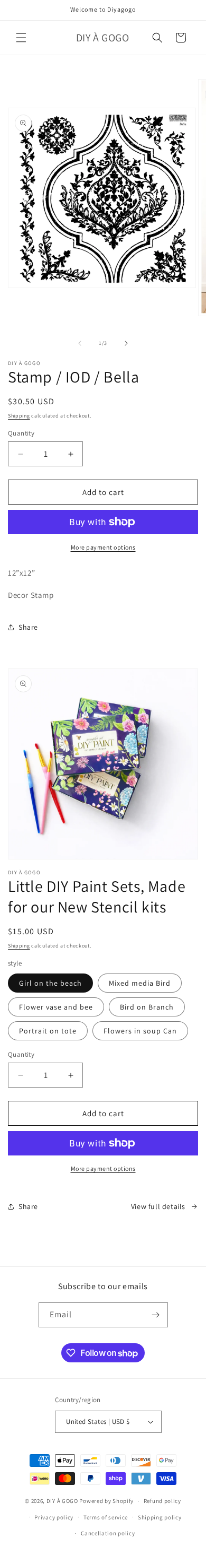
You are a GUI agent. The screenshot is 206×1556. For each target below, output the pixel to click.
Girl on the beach (50, 983)
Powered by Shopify (106, 1501)
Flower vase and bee (56, 1007)
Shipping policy (160, 1517)
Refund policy (162, 1501)
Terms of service (105, 1517)
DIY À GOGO (62, 1501)
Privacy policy (53, 1517)
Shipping (19, 415)
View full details (158, 1206)
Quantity (21, 433)
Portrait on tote (48, 1031)
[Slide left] (79, 343)
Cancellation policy (108, 1533)
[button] (21, 37)
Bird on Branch (147, 1007)
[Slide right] (126, 343)
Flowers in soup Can (140, 1031)
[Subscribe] (155, 1314)
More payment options (103, 547)
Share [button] (28, 627)
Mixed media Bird (140, 983)
